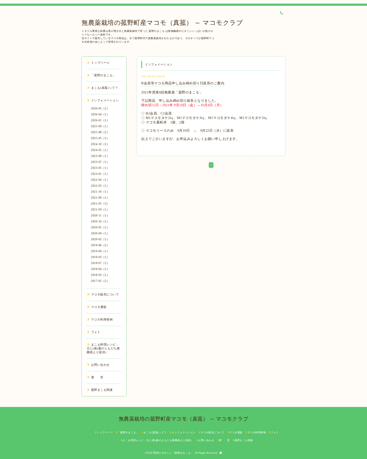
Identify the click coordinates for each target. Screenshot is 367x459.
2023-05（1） (100, 167)
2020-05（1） (100, 227)
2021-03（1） (100, 209)
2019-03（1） (100, 257)
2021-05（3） (100, 203)
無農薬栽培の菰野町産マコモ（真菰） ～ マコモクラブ (162, 22)
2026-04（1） (100, 114)
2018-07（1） (100, 263)
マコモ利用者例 (102, 319)
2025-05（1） (100, 138)
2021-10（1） (100, 191)
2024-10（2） (100, 144)
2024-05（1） (100, 150)
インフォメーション (105, 100)
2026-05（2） (100, 108)
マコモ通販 (98, 307)
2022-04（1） (100, 179)
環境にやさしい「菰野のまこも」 (173, 452)
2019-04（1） (100, 251)
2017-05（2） (100, 280)
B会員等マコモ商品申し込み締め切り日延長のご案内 (182, 83)
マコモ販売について (105, 294)
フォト (95, 332)
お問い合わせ (100, 364)
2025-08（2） (100, 132)
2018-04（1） (100, 269)
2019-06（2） (100, 245)
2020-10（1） (100, 221)
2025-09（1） (100, 126)
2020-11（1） (100, 215)
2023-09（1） (100, 156)
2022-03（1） (100, 185)
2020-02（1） (100, 239)
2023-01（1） (100, 173)
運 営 (97, 377)
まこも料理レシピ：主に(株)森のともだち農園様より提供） (103, 348)
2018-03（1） (100, 275)
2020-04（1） (100, 233)
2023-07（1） (100, 162)
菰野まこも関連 (102, 389)
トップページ (100, 62)
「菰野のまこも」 (103, 75)
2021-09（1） (100, 197)
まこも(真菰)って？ (104, 87)
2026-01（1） (100, 120)
